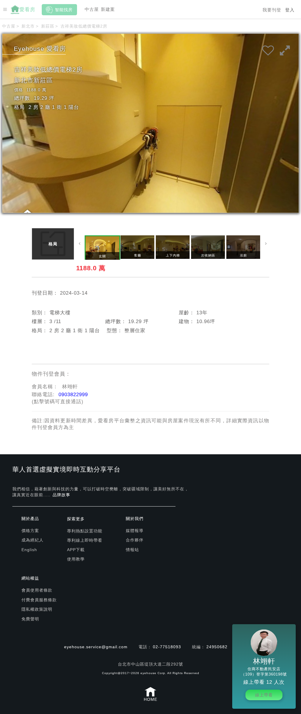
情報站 (132, 549)
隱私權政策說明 (36, 609)
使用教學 (76, 559)
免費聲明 (30, 619)
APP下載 (76, 549)
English (29, 549)
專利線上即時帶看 (84, 540)
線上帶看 (264, 695)
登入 (290, 9)
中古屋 (92, 9)
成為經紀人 (32, 540)
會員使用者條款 (36, 590)
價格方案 (30, 530)
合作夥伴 (134, 540)
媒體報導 (134, 530)
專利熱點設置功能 (84, 531)
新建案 (108, 9)
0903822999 (73, 394)
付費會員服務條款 (39, 599)
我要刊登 (271, 9)
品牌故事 (61, 494)
